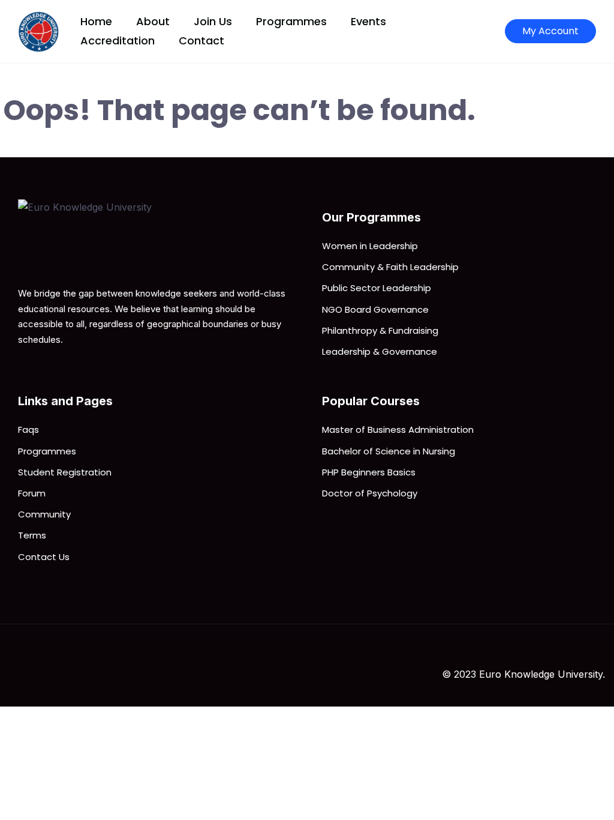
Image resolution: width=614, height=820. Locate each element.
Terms (32, 535)
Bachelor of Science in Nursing (388, 451)
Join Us (213, 21)
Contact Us (44, 556)
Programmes (291, 21)
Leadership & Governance (379, 351)
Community (44, 514)
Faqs (28, 429)
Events (368, 21)
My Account (550, 31)
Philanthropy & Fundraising (380, 330)
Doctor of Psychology (369, 493)
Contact (201, 40)
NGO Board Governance (375, 309)
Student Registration (65, 472)
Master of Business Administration (398, 429)
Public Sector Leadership (376, 288)
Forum (32, 493)
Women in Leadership (370, 246)
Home (96, 21)
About (153, 21)
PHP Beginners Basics (369, 472)
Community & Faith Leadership (390, 267)
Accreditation (117, 40)
